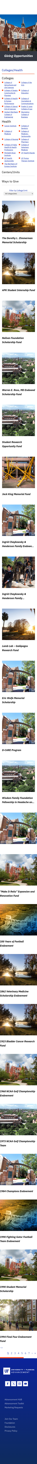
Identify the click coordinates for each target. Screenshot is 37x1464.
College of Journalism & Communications (27, 101)
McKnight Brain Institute (10, 154)
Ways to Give (10, 181)
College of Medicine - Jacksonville (26, 133)
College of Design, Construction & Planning (11, 93)
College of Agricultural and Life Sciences (10, 85)
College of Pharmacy (25, 140)
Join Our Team (11, 1418)
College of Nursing (11, 139)
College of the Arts (26, 83)
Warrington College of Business (25, 114)
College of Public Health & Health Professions (10, 147)
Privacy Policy (11, 1430)
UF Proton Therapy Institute (27, 159)
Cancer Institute (10, 126)
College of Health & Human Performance (11, 101)
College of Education (25, 91)
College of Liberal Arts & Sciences (11, 107)
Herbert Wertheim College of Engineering (11, 114)
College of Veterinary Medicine (25, 147)
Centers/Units (11, 172)
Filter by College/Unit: (18, 190)
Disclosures (10, 1426)
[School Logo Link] (17, 1371)
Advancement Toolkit (14, 1403)
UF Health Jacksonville (9, 159)
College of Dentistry (25, 127)
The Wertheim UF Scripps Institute (10, 165)
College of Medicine (8, 132)
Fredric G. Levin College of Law (26, 107)
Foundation (10, 1422)
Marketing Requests (14, 1407)
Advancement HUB (13, 1399)
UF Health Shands (28, 153)
